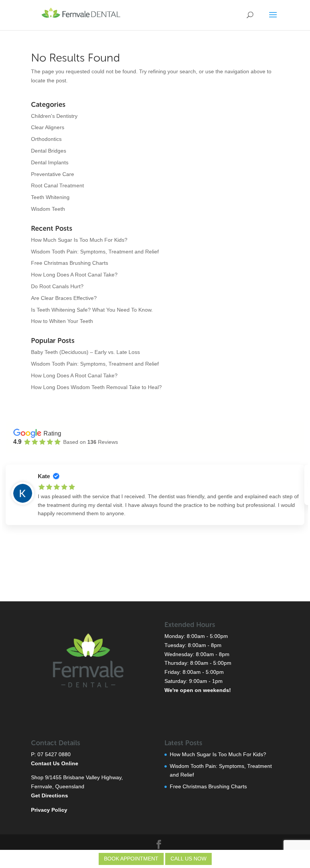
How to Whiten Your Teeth (62, 321)
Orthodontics (46, 139)
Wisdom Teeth (48, 209)
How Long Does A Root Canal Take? (74, 275)
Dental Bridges (48, 151)
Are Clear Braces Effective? (64, 298)
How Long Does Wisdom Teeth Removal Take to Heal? (96, 387)
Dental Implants (49, 162)
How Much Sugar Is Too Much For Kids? (79, 240)
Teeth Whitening (50, 197)
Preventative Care (52, 174)
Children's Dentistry (54, 116)
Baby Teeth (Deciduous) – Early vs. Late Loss (85, 352)
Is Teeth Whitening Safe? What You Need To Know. (92, 310)
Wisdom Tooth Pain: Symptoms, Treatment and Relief (95, 252)
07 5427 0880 (54, 754)
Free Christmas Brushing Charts (69, 263)
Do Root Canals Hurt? (57, 286)
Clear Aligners (47, 127)
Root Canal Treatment (57, 185)
